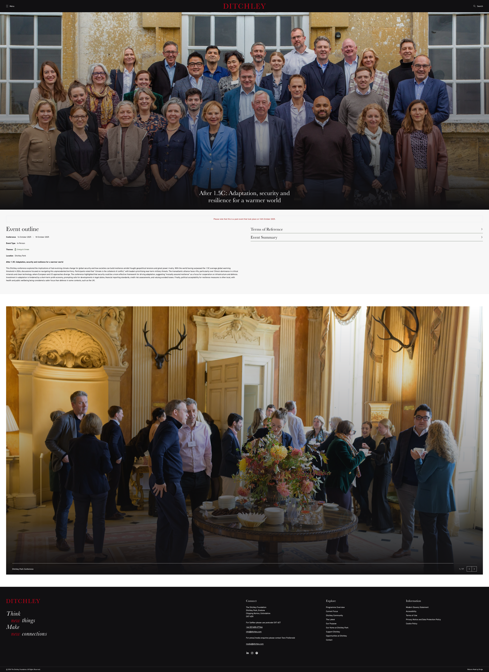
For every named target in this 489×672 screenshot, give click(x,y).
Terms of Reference (267, 229)
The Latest (330, 619)
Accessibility (411, 611)
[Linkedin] (247, 653)
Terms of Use (411, 615)
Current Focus (332, 611)
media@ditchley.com (255, 644)
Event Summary (264, 237)
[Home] (244, 6)
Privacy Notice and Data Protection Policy (423, 619)
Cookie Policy (411, 623)
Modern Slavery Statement (417, 607)
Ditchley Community (334, 615)
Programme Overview (335, 607)
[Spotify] (256, 653)
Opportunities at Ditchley (336, 635)
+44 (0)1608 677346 (254, 627)
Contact (329, 640)
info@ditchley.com (254, 631)
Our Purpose (331, 623)
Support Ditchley (333, 631)
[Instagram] (252, 653)
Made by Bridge (478, 669)
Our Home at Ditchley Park (337, 627)
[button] (469, 569)
